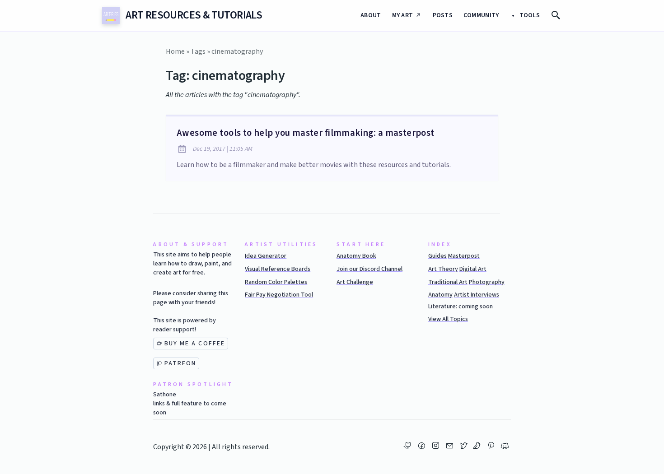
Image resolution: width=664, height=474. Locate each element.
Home (175, 51)
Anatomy (440, 294)
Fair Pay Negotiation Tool (279, 294)
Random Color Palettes (276, 282)
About (370, 15)
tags (198, 51)
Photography (487, 282)
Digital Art (472, 269)
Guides (437, 255)
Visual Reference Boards (277, 269)
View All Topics (448, 319)
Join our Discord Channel (369, 269)
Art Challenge (355, 282)
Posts (443, 15)
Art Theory (443, 269)
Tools (529, 15)
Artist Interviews (476, 294)
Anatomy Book (356, 255)
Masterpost (464, 255)
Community (481, 15)
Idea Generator (265, 255)
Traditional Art (448, 282)
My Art (402, 15)
